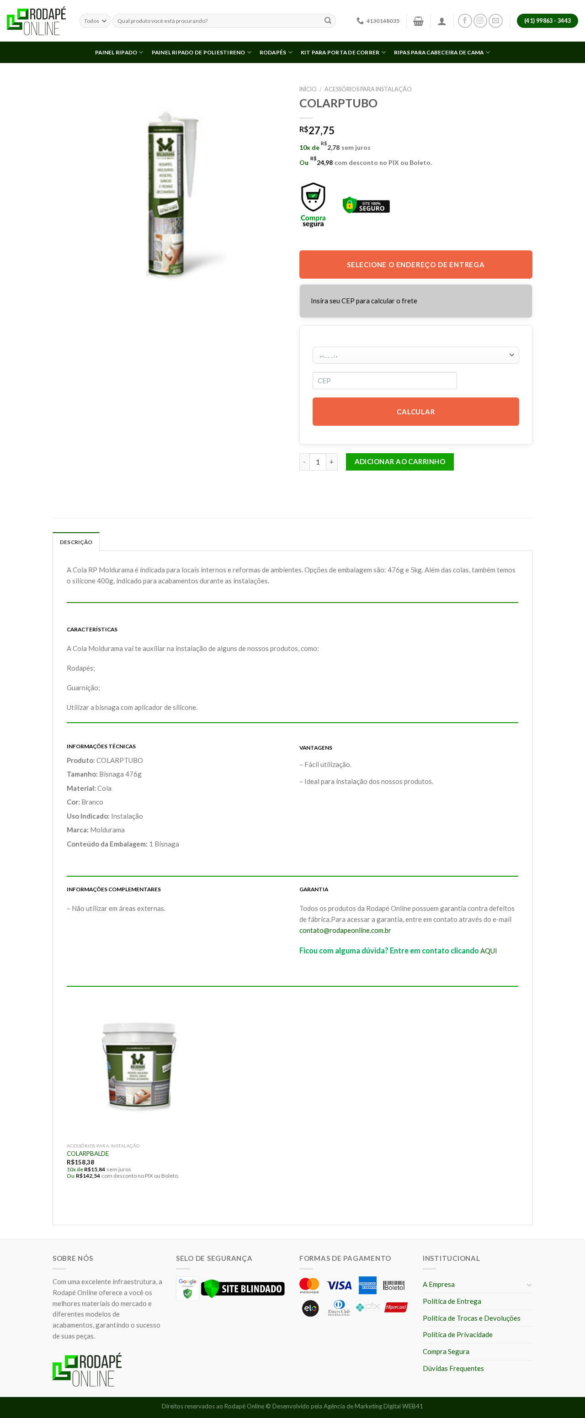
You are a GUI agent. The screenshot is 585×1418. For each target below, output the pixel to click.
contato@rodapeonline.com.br (345, 930)
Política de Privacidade (458, 1334)
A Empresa (439, 1284)
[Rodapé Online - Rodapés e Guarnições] (36, 21)
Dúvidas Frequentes (453, 1368)
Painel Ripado (116, 52)
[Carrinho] (418, 21)
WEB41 (412, 1406)
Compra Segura (446, 1351)
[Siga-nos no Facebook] (465, 21)
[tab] (76, 541)
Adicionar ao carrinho (400, 461)
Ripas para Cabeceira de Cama (439, 52)
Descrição (76, 542)
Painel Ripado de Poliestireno (198, 52)
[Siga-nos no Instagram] (480, 21)
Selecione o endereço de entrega (416, 264)
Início (308, 89)
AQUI (488, 951)
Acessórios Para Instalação (368, 89)
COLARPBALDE (88, 1153)
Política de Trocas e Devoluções (472, 1318)
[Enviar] (328, 21)
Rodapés (273, 52)
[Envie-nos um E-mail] (496, 21)
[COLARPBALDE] (139, 1066)
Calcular (416, 411)
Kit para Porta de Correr (340, 52)
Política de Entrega (452, 1301)
